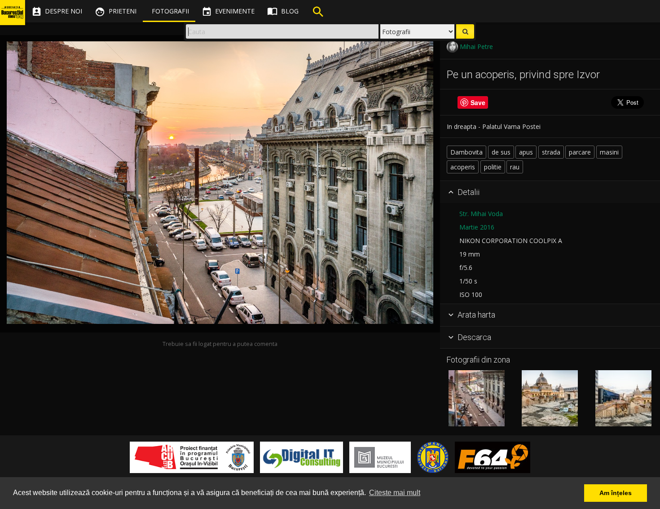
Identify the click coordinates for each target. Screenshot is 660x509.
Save (478, 102)
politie (493, 167)
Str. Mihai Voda (481, 213)
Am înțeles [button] (615, 492)
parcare (580, 152)
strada (551, 152)
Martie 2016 (476, 227)
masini (609, 152)
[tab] (550, 192)
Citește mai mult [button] (394, 492)
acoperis (462, 167)
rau (514, 167)
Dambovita (466, 152)
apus (526, 152)
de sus (501, 152)
